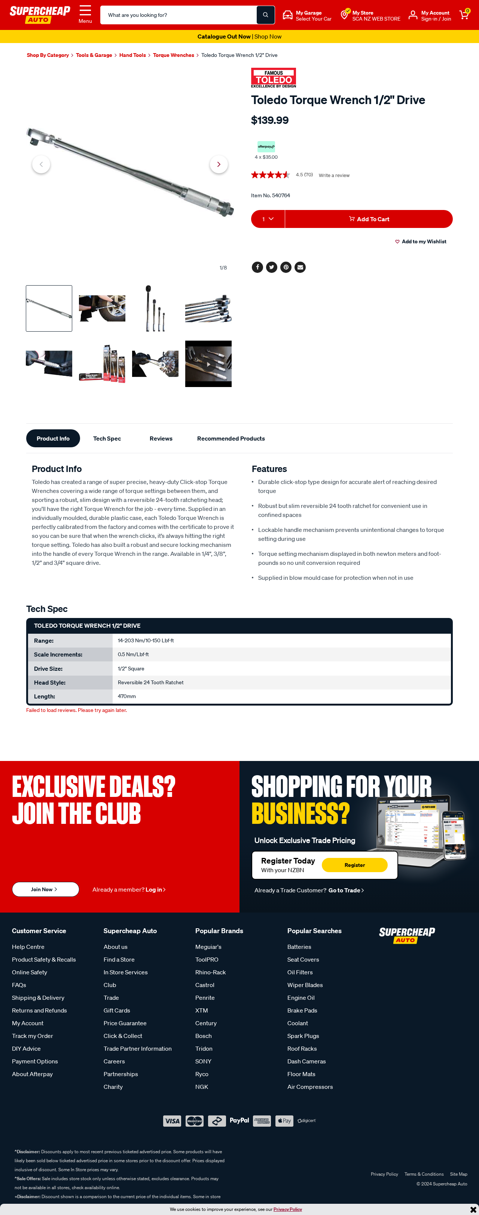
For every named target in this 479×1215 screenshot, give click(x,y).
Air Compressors (310, 1086)
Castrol (204, 985)
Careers (114, 1061)
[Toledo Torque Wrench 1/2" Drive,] (130, 172)
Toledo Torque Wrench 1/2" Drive (239, 55)
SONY (203, 1061)
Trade (111, 997)
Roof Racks (302, 1048)
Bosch (203, 1035)
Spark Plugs (303, 1035)
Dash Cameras (306, 1061)
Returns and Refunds (39, 1010)
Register (355, 864)
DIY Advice (26, 1048)
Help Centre (28, 946)
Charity (113, 1086)
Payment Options (35, 1061)
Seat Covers (303, 959)
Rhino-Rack (210, 972)
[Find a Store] (344, 15)
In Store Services (126, 972)
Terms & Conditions (424, 1174)
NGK (201, 1086)
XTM (201, 1010)
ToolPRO (207, 959)
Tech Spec (107, 438)
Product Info (53, 438)
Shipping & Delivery (38, 997)
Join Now (42, 889)
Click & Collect (123, 1035)
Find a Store (119, 959)
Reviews (161, 438)
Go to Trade (343, 890)
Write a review (334, 175)
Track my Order (32, 1035)
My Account (27, 1023)
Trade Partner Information (138, 1048)
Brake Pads (302, 1010)
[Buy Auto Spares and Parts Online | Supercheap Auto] (40, 14)
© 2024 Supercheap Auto (441, 1184)
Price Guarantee (125, 1023)
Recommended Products (231, 438)
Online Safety (29, 972)
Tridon (204, 1048)
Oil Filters (300, 972)
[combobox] (268, 219)
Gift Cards (117, 1010)
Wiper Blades (305, 985)
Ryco (201, 1074)
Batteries (299, 946)
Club (110, 985)
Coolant (297, 1023)
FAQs (19, 985)
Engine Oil (301, 997)
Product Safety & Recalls (44, 959)
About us (116, 946)
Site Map (458, 1174)
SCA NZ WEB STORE (376, 18)
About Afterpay (32, 1074)
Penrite (205, 997)
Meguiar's (208, 946)
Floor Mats (301, 1074)
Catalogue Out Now (240, 36)
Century (206, 1023)
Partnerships (121, 1074)
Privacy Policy (288, 1209)
